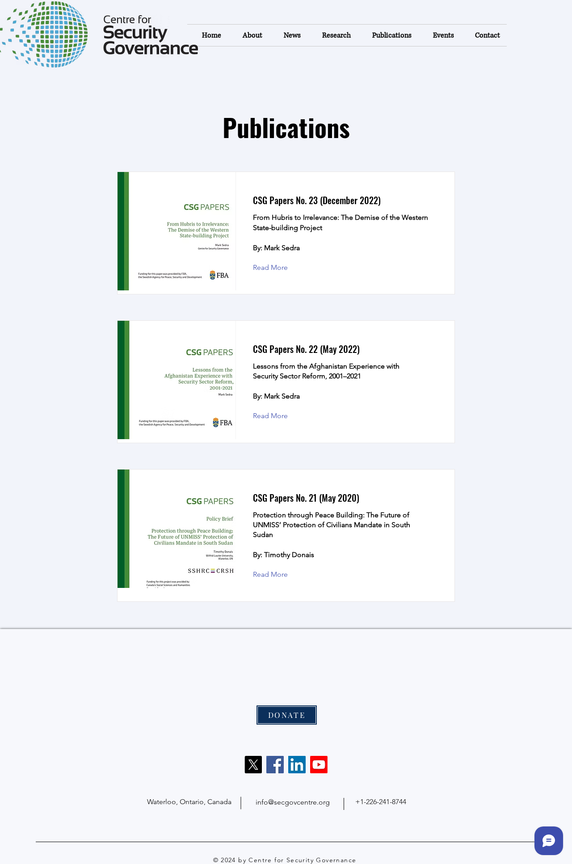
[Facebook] (275, 764)
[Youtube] (319, 764)
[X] (253, 764)
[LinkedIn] (297, 764)
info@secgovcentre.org (293, 802)
